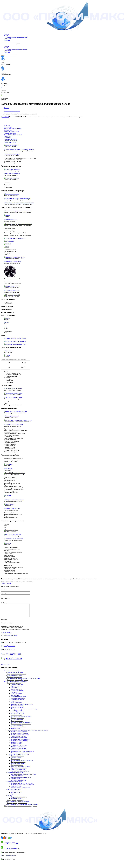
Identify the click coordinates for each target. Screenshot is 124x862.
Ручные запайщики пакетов (19, 749)
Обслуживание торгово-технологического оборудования (20, 806)
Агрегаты (7, 125)
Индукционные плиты (17, 705)
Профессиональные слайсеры (19, 740)
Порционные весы (16, 792)
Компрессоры (8, 127)
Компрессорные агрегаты (14, 675)
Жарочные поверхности (18, 698)
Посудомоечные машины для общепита (22, 751)
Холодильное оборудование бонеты (21, 716)
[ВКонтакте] (2, 838)
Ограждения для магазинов (19, 768)
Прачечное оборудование (14, 781)
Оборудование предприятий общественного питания (22, 804)
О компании (7, 38)
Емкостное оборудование (11, 131)
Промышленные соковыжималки (20, 739)
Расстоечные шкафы (17, 710)
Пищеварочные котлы (17, 707)
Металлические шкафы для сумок (20, 766)
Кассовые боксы (15, 759)
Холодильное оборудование (15, 712)
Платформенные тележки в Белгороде (22, 760)
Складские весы (15, 790)
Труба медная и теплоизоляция (13, 134)
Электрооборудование (10, 140)
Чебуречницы (15, 695)
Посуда (9, 795)
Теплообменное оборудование (12, 128)
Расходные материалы (10, 139)
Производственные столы (18, 780)
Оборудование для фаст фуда (15, 800)
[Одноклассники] (4, 838)
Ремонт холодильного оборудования (17, 680)
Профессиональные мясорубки (20, 734)
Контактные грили (16, 689)
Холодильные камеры (17, 725)
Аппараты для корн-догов (18, 696)
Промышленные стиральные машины (22, 783)
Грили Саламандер (16, 693)
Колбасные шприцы (16, 742)
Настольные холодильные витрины (21, 724)
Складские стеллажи (17, 765)
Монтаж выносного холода (12, 111)
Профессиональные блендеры (19, 733)
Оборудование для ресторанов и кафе (18, 801)
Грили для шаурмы (16, 702)
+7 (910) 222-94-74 (14, 658)
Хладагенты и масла (10, 133)
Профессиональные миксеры (19, 731)
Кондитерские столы (17, 775)
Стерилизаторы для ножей (18, 748)
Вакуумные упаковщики (18, 746)
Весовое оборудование (13, 789)
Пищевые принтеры (16, 743)
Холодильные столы (17, 721)
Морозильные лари (16, 715)
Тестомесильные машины (18, 736)
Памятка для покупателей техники (17, 803)
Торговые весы (15, 794)
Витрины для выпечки (17, 718)
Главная (6, 34)
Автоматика (7, 136)
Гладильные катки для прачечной (20, 787)
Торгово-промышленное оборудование (15, 681)
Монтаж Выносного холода (15, 672)
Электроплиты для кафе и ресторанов (22, 704)
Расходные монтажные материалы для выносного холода (23, 678)
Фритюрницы (15, 687)
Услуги (6, 35)
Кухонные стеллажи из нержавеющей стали (23, 774)
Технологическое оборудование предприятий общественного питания (27, 730)
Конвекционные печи (17, 684)
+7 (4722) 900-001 (6, 583)
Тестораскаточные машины (19, 745)
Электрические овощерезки (19, 737)
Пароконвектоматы (16, 686)
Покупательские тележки (18, 763)
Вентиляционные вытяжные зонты (21, 777)
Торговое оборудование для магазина (18, 754)
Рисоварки (14, 692)
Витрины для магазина (17, 756)
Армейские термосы (17, 798)
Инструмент (7, 137)
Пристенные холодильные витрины (21, 722)
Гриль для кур (15, 701)
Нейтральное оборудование (15, 772)
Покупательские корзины (18, 762)
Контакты (7, 40)
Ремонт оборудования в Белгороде (17, 37)
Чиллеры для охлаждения (14, 677)
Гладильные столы (16, 786)
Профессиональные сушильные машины (22, 784)
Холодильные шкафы (17, 719)
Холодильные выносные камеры (16, 674)
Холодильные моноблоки (18, 727)
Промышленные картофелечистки (21, 753)
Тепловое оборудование (14, 683)
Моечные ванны (15, 778)
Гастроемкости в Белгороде (19, 797)
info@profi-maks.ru (11, 635)
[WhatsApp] (9, 838)
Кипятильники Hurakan (17, 699)
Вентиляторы (8, 130)
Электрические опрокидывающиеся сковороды (24, 708)
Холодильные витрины (17, 713)
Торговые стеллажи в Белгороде (20, 771)
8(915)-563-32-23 (7, 632)
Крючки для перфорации (18, 769)
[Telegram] (11, 838)
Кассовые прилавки (16, 757)
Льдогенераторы (15, 728)
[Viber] (6, 838)
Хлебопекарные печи (17, 690)
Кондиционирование (10, 142)
